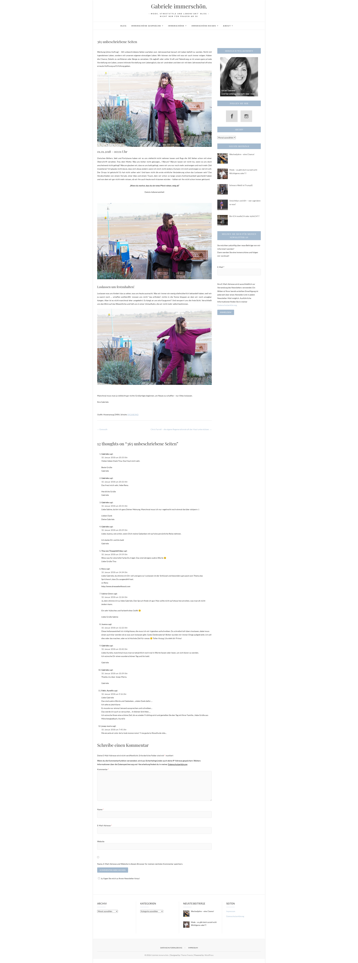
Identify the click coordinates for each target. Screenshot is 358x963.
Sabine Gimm (107, 593)
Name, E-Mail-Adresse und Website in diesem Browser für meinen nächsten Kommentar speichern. (140, 864)
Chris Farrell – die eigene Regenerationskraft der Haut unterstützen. (181, 429)
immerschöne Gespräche (146, 26)
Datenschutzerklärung (227, 305)
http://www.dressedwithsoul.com (115, 586)
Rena (103, 569)
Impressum (230, 911)
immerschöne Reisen (203, 26)
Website (100, 841)
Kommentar (103, 769)
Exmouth (102, 429)
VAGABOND (133, 414)
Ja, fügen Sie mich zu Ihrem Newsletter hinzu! (120, 878)
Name (100, 809)
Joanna (104, 624)
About (227, 26)
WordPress (209, 955)
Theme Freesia (187, 955)
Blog (124, 26)
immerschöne (176, 26)
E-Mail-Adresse (104, 825)
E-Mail (220, 267)
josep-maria (106, 726)
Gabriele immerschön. (179, 6)
